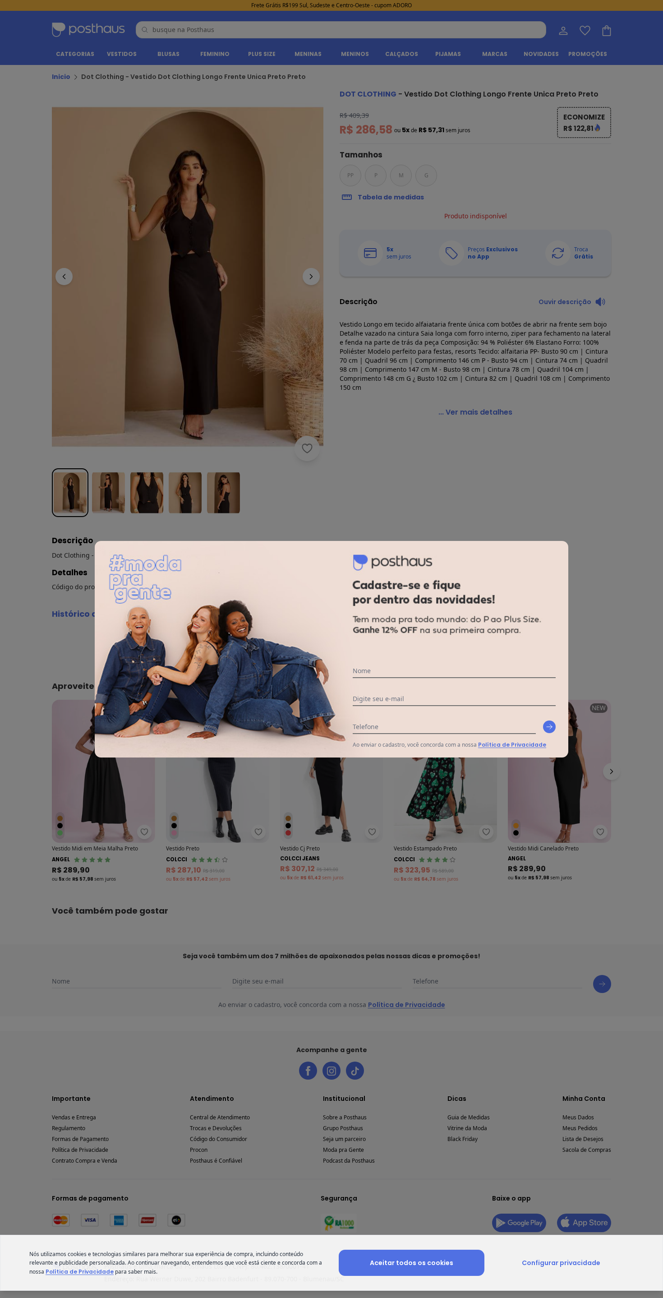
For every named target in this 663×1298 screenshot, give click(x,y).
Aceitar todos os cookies (411, 1262)
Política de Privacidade (512, 744)
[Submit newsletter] (549, 727)
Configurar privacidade (561, 1262)
